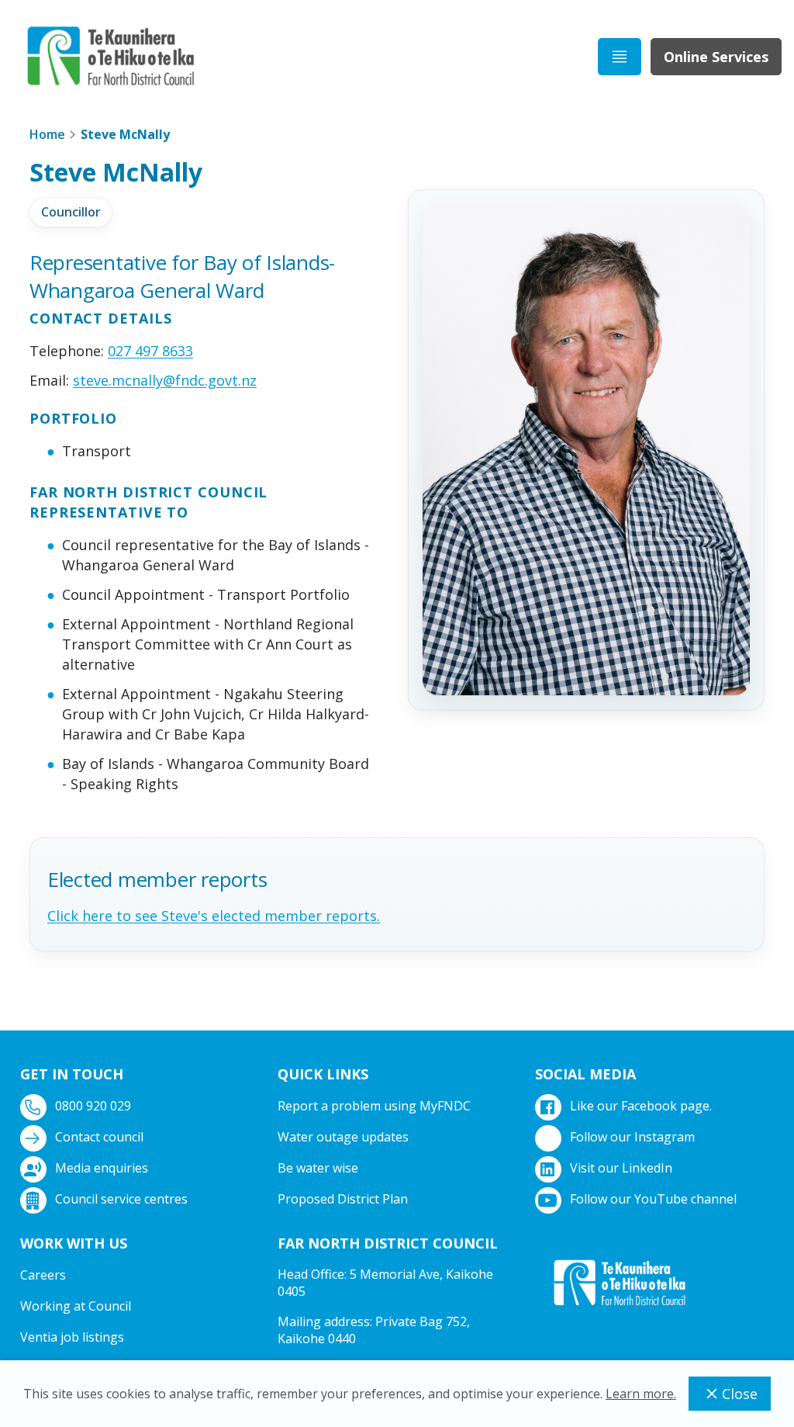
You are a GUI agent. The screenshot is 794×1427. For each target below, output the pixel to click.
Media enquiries (101, 1167)
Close (740, 1393)
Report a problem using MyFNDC (374, 1105)
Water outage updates (343, 1136)
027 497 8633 (150, 350)
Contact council (99, 1136)
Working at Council (75, 1305)
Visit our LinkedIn (621, 1167)
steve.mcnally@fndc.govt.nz (165, 380)
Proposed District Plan (343, 1198)
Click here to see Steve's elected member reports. (213, 915)
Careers (43, 1274)
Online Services (716, 56)
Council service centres (121, 1198)
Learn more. (641, 1393)
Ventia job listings (72, 1337)
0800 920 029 (93, 1105)
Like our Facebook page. (641, 1105)
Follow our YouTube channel (653, 1198)
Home (47, 134)
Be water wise (318, 1167)
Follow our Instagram (632, 1136)
